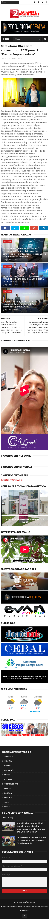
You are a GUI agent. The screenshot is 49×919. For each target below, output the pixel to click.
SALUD (6, 802)
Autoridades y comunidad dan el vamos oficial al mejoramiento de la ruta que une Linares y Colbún (31, 827)
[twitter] (42, 2)
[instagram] (38, 2)
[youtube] (46, 2)
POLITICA (8, 793)
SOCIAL (7, 807)
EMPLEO (7, 775)
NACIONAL (18, 58)
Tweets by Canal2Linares (12, 480)
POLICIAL (7, 788)
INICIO (6, 39)
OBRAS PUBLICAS (11, 784)
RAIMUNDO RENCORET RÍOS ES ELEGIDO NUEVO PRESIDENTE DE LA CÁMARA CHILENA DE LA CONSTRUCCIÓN (23, 279)
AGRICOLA (8, 756)
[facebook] (34, 2)
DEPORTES (8, 765)
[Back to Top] (24, 916)
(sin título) (7, 817)
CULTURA (8, 761)
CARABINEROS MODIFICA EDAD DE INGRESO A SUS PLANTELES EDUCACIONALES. (31, 840)
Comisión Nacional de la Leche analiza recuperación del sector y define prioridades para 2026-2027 (22, 304)
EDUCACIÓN (9, 770)
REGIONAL (8, 798)
